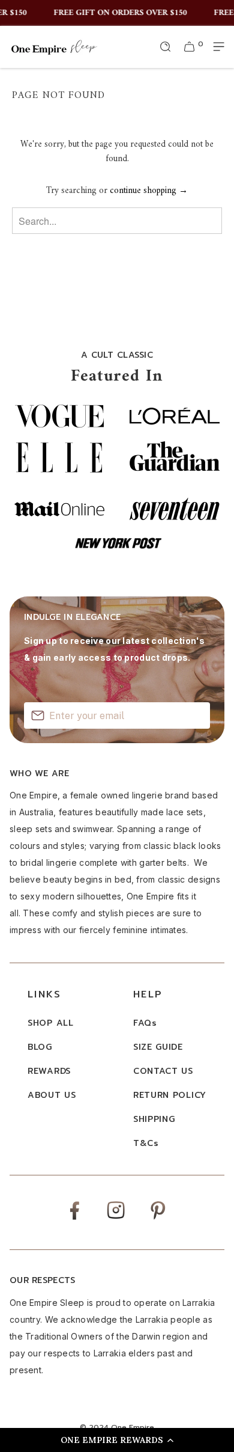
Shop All (51, 1023)
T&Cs (146, 1143)
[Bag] (189, 47)
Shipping (154, 1119)
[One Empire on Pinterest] (158, 1219)
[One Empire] (54, 47)
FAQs (145, 1023)
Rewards (49, 1071)
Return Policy (169, 1095)
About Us (52, 1095)
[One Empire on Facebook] (74, 1219)
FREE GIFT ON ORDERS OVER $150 (117, 13)
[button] (117, 1440)
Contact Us (163, 1071)
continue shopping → (149, 191)
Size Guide (158, 1047)
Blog (40, 1047)
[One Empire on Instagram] (116, 1218)
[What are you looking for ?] (165, 47)
